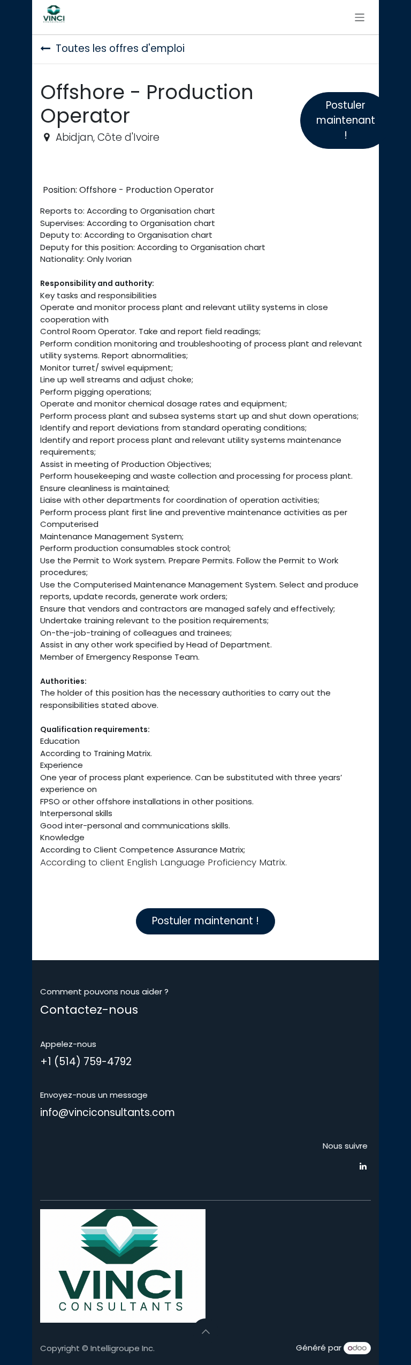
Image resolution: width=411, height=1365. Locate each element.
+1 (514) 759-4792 (86, 1061)
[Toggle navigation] (359, 16)
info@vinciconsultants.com (107, 1112)
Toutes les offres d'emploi (120, 48)
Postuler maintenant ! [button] (345, 120)
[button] (205, 1331)
